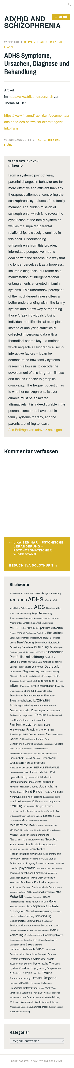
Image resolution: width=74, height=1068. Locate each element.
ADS (39, 606)
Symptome (31, 954)
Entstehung (30, 690)
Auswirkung (48, 622)
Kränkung (16, 806)
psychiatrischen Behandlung (49, 868)
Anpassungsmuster (42, 618)
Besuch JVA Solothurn (31, 565)
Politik (45, 854)
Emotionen (25, 686)
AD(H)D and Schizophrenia (32, 22)
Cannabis (32, 661)
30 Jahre (25, 593)
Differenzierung (52, 671)
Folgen (51, 729)
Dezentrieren (15, 671)
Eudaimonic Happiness (22, 715)
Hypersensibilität (33, 777)
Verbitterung (15, 992)
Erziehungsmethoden (45, 705)
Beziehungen (56, 647)
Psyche (14, 868)
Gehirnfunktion (26, 739)
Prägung (30, 863)
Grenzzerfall (49, 758)
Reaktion (28, 896)
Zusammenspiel (56, 1006)
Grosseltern (17, 762)
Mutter (14, 834)
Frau (25, 734)
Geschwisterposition (19, 753)
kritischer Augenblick (49, 801)
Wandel (40, 997)
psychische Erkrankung (34, 873)
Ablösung (56, 593)
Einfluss (59, 680)
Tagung (34, 968)
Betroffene (27, 647)
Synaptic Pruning (47, 954)
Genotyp (58, 743)
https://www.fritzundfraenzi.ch (31, 96)
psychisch (15, 872)
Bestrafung (15, 647)
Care (40, 661)
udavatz (30, 42)
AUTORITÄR (57, 628)
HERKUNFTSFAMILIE (47, 767)
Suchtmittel (50, 949)
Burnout (23, 661)
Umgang (50, 977)
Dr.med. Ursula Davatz (30, 676)
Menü (63, 17)
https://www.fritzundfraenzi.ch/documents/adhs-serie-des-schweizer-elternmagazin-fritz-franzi (36, 121)
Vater (53, 988)
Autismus (18, 627)
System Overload (20, 968)
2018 (37, 593)
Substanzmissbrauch (22, 949)
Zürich (12, 1011)
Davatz (27, 666)
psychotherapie (47, 892)
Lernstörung (46, 811)
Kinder (38, 791)
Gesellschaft (51, 753)
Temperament (54, 968)
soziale (13, 930)
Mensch (14, 830)
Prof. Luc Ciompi (47, 858)
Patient (21, 844)
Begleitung (41, 633)
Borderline (41, 652)
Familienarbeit (54, 715)
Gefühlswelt (58, 734)
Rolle (52, 901)
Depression (52, 666)
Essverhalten (54, 710)
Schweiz (57, 911)
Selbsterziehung (25, 916)
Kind (28, 791)
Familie (40, 714)
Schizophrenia (17, 906)
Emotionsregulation (42, 686)
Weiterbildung (52, 997)
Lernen (37, 811)
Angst (35, 613)
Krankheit (15, 801)
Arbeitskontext (16, 622)
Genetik (29, 743)
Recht (46, 897)
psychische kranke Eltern (32, 877)
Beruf (46, 637)
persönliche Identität (19, 849)
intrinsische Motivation (19, 786)
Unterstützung (30, 987)
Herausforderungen (21, 767)
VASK (47, 988)
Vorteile (23, 997)
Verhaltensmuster (52, 992)
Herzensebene (16, 772)
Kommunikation (18, 796)
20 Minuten (15, 593)
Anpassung (45, 613)
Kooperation (48, 796)
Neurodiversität (36, 839)
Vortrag (31, 997)
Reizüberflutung (17, 901)
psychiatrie (27, 867)
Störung (38, 944)
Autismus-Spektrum (38, 628)
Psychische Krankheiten (33, 882)
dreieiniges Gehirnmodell (21, 680)
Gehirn (14, 739)
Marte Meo (34, 820)
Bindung (30, 652)
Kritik (35, 801)
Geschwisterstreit (36, 753)
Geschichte (15, 748)
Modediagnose (26, 830)
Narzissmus (18, 839)
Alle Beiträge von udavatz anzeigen (35, 429)
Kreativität (26, 801)
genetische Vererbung (44, 743)
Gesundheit (17, 758)
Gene (47, 739)
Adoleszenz (27, 608)
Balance (21, 632)
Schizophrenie (36, 905)
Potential (24, 858)
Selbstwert (48, 920)
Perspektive (51, 844)
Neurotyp (51, 839)
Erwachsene (16, 695)
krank (57, 796)
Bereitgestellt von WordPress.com (36, 1061)
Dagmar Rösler (17, 666)
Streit (22, 944)
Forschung (15, 734)
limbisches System (18, 815)
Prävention (41, 863)
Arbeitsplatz (29, 622)
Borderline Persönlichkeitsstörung (37, 654)
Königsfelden (29, 806)
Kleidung (58, 792)
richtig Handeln (32, 901)
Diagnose (28, 671)
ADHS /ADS (50, 600)
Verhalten (38, 992)
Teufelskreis (15, 973)
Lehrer (49, 806)
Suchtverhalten (17, 954)
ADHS (43, 42)
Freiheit (41, 734)
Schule (53, 906)
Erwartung (49, 695)
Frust (49, 734)
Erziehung (41, 700)
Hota (52, 772)
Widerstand (15, 1006)
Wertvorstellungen (50, 1002)
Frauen (33, 734)
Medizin (33, 825)
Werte (38, 1002)
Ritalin (44, 901)
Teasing (42, 968)
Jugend (34, 786)
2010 (32, 593)
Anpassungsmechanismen (21, 618)
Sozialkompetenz (33, 935)
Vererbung (27, 992)
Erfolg (49, 690)
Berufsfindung (25, 642)
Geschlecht (27, 748)
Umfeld (36, 978)
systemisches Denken (21, 963)
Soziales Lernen (41, 930)
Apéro (55, 617)
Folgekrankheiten (36, 729)
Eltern (14, 685)
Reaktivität (37, 896)
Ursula (41, 988)
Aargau (45, 593)
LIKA (56, 811)
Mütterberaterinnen (40, 834)
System (14, 959)
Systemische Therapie (46, 963)
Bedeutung (31, 633)
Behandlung (55, 632)
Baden (13, 633)
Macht (57, 815)
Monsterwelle (40, 830)
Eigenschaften (46, 680)
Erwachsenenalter (33, 695)
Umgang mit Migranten (41, 983)
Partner (13, 844)
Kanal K (20, 791)
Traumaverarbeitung (20, 978)
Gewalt (28, 758)
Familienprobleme (19, 719)
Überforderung (23, 1011)
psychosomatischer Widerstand (24, 892)
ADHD (22, 600)
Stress (30, 944)
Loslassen (48, 815)
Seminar (36, 925)
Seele (13, 916)
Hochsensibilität (38, 772)
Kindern (48, 791)
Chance (47, 661)
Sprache (28, 939)
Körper (40, 806)
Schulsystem (17, 911)
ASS (39, 622)
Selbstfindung (43, 916)
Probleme (33, 858)
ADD (13, 600)
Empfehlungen (16, 690)
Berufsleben (41, 642)
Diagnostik (39, 671)
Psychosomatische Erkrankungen (47, 887)
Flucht (47, 724)
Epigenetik (41, 690)
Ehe (35, 680)
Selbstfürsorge (18, 920)
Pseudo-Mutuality (56, 863)
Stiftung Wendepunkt (47, 939)
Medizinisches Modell (47, 825)
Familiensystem (37, 720)
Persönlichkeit (37, 849)
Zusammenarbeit (38, 1006)
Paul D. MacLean (35, 844)
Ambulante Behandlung (20, 613)
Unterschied (16, 988)
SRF (35, 939)
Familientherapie (20, 724)
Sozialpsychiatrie (53, 935)
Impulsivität (34, 782)
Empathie (59, 686)
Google (37, 758)
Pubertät (16, 896)
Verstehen (14, 997)
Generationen (17, 743)
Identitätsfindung (19, 782)
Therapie (26, 973)
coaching (57, 661)
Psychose (26, 887)
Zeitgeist (24, 1006)
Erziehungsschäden (20, 710)
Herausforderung (35, 762)
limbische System (34, 815)
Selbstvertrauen (35, 920)
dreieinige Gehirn (51, 676)
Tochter (37, 973)
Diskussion (14, 676)
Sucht (40, 948)
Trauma (47, 973)
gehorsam (39, 739)
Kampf (13, 791)
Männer (24, 834)
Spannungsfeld (16, 939)
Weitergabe (15, 1002)
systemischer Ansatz (43, 958)
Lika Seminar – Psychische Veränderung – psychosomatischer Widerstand (38, 548)
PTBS (58, 892)
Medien (43, 820)
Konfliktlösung (35, 796)
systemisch (25, 959)
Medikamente (19, 825)
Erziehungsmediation (21, 705)
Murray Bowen (54, 830)
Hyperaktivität (17, 777)
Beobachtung (36, 637)
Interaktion (48, 782)
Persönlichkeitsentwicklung (26, 854)
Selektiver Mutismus (20, 925)
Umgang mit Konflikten (20, 983)
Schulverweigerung (39, 911)
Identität (48, 777)
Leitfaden (28, 811)
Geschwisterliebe (40, 748)
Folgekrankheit (17, 729)
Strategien (14, 944)
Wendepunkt (27, 1002)
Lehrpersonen (16, 811)
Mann (25, 820)
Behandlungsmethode (19, 637)
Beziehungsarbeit (17, 652)
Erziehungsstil (38, 710)
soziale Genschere (25, 930)
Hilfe (26, 772)
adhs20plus (15, 608)
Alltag (58, 608)
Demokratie (37, 666)
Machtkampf (15, 820)
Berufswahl (54, 642)
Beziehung (41, 647)
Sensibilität (47, 925)
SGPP (56, 925)
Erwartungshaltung (21, 700)
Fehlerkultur (37, 724)
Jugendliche (48, 786)
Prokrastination (17, 863)
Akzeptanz (50, 608)
